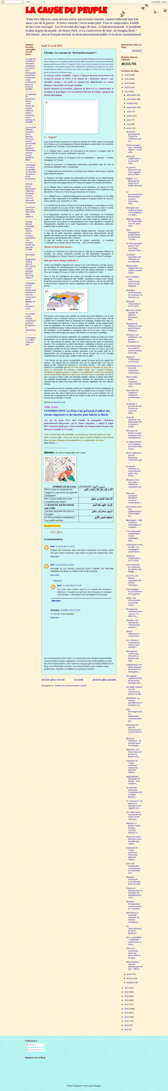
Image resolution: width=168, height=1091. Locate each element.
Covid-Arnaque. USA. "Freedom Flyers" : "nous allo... (134, 148)
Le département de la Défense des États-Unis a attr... (134, 445)
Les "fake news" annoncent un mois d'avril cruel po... (134, 815)
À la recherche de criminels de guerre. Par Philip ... (134, 568)
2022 (126, 91)
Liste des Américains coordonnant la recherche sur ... (133, 868)
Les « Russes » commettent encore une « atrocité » (133, 643)
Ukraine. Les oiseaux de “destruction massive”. (133, 623)
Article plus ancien (104, 679)
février (130, 978)
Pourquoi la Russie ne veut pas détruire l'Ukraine (134, 327)
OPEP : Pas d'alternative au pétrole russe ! (133, 601)
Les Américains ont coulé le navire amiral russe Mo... (134, 349)
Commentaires (35, 1050)
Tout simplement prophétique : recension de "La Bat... (133, 235)
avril (129, 128)
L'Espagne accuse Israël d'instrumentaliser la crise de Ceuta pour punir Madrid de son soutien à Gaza (31, 296)
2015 (126, 1013)
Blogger (97, 1086)
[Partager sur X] (56, 532)
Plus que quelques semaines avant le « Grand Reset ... (134, 498)
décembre (132, 95)
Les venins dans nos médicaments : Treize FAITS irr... (134, 511)
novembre (132, 99)
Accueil (78, 679)
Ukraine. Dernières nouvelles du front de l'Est (133, 880)
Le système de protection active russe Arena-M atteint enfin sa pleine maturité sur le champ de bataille (31, 108)
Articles (32, 1045)
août (129, 111)
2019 (126, 996)
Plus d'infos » (50, 443)
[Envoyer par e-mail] (51, 532)
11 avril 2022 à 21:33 (65, 546)
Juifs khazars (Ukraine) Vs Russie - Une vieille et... (133, 780)
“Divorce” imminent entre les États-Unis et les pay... (133, 953)
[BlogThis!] (53, 532)
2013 (126, 1021)
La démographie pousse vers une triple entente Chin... (134, 247)
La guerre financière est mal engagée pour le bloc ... (133, 171)
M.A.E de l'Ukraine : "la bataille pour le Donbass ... (133, 742)
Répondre (54, 556)
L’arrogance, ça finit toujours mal (31, 341)
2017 (126, 1004)
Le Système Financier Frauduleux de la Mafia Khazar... (134, 792)
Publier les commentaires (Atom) (70, 685)
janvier (130, 982)
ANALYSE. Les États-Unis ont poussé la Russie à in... (134, 753)
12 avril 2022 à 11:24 (71, 585)
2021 (126, 988)
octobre (130, 103)
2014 (126, 1017)
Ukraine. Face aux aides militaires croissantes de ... (134, 484)
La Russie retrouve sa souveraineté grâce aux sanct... (133, 471)
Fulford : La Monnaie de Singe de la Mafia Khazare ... (134, 183)
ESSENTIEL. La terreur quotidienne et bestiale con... (134, 701)
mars (129, 974)
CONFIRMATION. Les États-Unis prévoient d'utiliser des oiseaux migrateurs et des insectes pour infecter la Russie (77, 412)
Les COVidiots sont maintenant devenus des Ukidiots (133, 281)
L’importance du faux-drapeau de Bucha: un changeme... (134, 668)
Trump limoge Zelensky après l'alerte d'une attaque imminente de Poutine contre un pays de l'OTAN (30, 236)
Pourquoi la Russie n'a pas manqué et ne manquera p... (134, 434)
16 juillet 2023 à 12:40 (70, 610)
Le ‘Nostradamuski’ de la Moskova (134, 929)
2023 (126, 87)
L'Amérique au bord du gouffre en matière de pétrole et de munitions (31, 172)
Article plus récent (53, 679)
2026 (126, 75)
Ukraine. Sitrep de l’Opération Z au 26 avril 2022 (134, 222)
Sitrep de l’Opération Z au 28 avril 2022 (133, 160)
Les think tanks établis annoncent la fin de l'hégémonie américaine (31, 323)
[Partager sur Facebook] (58, 532)
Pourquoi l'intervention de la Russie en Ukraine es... (134, 293)
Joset (52, 546)
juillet (130, 116)
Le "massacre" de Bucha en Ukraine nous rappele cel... (134, 804)
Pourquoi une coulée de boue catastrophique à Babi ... (134, 211)
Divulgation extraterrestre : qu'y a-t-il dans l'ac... (134, 612)
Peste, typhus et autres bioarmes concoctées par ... (134, 457)
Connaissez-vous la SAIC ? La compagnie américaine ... (134, 548)
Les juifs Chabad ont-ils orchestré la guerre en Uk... (134, 690)
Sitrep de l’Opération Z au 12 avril (133, 558)
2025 (126, 79)
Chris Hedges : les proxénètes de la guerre (134, 591)
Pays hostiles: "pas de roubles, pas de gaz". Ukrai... (134, 965)
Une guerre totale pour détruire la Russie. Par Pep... (132, 656)
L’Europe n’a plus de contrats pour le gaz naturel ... (134, 730)
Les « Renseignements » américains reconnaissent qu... (134, 715)
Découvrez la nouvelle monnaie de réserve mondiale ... (133, 917)
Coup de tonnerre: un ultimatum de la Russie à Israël (134, 422)
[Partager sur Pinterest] (61, 532)
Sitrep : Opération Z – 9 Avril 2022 (133, 633)
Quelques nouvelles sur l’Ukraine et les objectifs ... (133, 258)
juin (129, 120)
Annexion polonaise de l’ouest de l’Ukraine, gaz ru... (134, 136)
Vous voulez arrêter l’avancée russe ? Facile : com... (134, 381)
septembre (132, 107)
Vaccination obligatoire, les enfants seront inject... (134, 269)
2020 (126, 992)
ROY (52, 565)
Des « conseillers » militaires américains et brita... (134, 941)
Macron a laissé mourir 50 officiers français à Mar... (133, 315)
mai (129, 124)
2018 (126, 1000)
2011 (126, 1029)
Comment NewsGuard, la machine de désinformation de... (134, 893)
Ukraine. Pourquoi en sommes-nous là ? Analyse (133, 905)
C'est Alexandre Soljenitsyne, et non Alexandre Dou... (133, 536)
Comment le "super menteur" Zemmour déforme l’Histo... (132, 767)
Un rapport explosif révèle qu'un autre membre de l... (134, 679)
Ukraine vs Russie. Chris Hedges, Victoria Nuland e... (133, 828)
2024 (126, 83)
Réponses (57, 581)
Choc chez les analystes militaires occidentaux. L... (133, 395)
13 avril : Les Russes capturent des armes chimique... (133, 580)
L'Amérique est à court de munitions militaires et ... (134, 369)
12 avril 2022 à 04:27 (64, 565)
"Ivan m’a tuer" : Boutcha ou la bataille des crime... (134, 840)
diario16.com (96, 81)
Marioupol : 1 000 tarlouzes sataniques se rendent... (134, 523)
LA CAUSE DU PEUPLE (66, 11)
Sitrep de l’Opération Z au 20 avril (133, 359)
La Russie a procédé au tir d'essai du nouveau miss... (133, 408)
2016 (126, 1008)
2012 (126, 1025)
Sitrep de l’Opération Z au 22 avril (133, 303)
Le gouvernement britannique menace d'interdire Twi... (134, 198)
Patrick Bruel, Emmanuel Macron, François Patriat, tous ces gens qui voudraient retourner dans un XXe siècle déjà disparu (31, 200)
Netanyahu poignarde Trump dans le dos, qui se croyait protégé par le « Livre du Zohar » (30, 266)
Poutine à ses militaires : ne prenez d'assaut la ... (134, 338)
